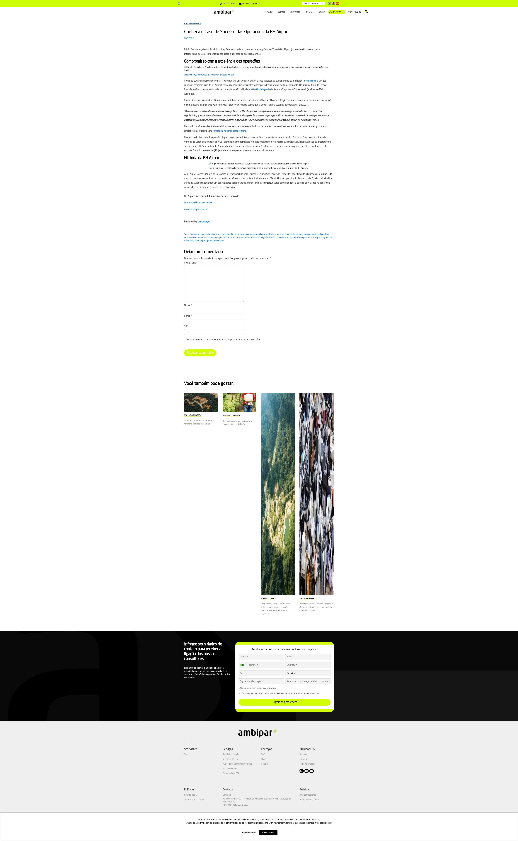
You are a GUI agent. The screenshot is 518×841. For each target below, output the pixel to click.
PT (329, 3)
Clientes (303, 759)
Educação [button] (310, 12)
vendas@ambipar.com (250, 3)
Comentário (191, 263)
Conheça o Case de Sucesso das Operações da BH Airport (236, 32)
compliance (310, 81)
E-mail (188, 316)
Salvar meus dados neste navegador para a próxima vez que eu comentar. (223, 339)
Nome (188, 305)
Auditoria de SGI (230, 769)
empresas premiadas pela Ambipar (314, 234)
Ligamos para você (336, 12)
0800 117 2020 (229, 3)
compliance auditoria (264, 234)
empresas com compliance (286, 234)
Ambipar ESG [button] (295, 12)
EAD (263, 754)
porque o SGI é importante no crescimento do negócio (243, 238)
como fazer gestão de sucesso (230, 234)
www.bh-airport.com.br (195, 209)
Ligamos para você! (285, 702)
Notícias (264, 764)
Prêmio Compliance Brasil (280, 238)
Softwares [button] (268, 12)
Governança (213, 238)
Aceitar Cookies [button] (268, 833)
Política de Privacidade (287, 693)
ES (337, 3)
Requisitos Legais (231, 754)
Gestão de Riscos (230, 759)
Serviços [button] (281, 12)
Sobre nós (303, 754)
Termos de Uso (312, 693)
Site (186, 326)
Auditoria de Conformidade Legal (237, 764)
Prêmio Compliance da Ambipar (306, 238)
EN (333, 3)
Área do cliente (354, 12)
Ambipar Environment (309, 800)
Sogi (186, 754)
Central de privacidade (194, 800)
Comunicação (204, 222)
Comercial (227, 795)
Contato (322, 12)
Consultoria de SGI (231, 773)
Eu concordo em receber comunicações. (258, 688)
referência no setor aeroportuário (229, 131)
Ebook (264, 759)
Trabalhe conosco (307, 764)
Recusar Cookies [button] (249, 833)
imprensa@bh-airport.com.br (198, 203)
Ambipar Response (307, 795)
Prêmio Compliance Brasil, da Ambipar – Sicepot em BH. (209, 75)
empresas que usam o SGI (195, 238)
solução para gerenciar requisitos (209, 241)
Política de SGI (190, 795)
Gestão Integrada (261, 89)
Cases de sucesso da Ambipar (202, 234)
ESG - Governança (192, 24)
